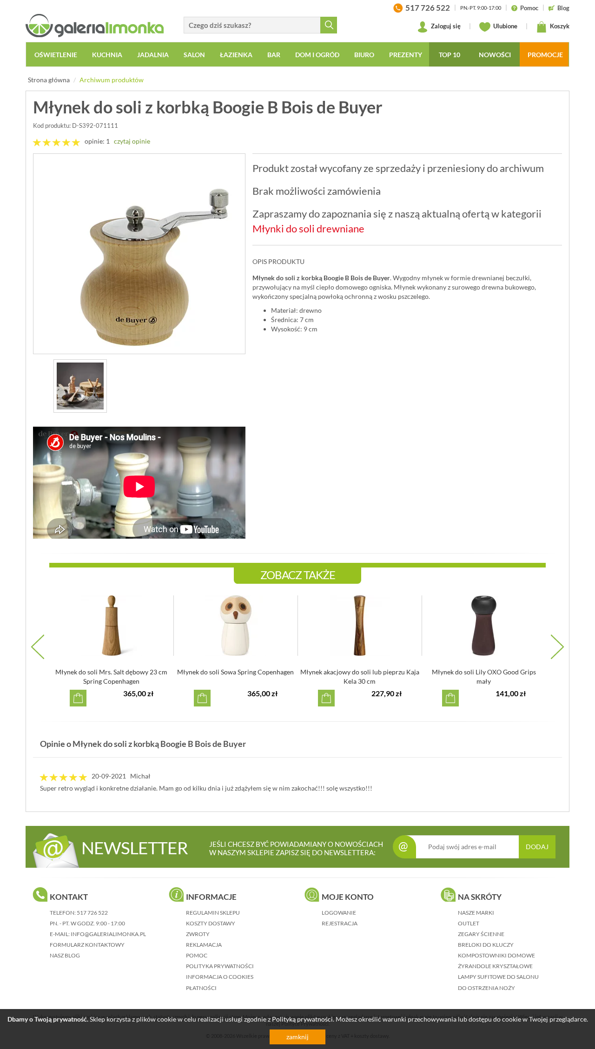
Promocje (545, 55)
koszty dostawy (210, 923)
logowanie (339, 912)
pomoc (196, 955)
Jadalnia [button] (153, 55)
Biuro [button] (364, 55)
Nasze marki (476, 912)
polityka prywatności (220, 966)
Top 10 (449, 55)
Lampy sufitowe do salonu (498, 976)
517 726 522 (92, 912)
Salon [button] (194, 55)
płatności (201, 987)
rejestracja (339, 923)
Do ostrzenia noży (486, 987)
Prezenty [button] (405, 55)
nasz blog (65, 955)
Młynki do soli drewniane (308, 228)
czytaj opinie (132, 141)
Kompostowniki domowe (496, 955)
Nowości (495, 55)
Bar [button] (273, 55)
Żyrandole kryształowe (495, 966)
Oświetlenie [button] (55, 55)
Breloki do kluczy (486, 944)
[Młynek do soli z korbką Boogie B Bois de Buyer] (139, 253)
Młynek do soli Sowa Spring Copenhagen (235, 672)
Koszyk (559, 26)
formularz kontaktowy (87, 944)
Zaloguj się (445, 26)
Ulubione (504, 26)
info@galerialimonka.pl (108, 933)
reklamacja (204, 944)
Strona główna (49, 80)
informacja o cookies (219, 976)
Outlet (468, 923)
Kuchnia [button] (107, 55)
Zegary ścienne (481, 933)
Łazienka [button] (236, 55)
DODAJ (537, 847)
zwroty (198, 933)
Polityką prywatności (302, 1019)
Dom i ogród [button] (317, 55)
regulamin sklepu (213, 912)
